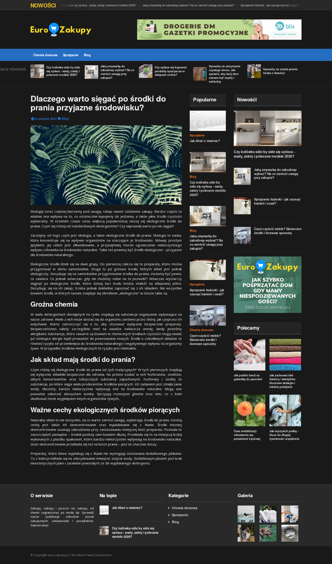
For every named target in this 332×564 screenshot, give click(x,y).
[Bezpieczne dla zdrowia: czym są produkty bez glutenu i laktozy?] (269, 533)
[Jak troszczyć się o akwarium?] (247, 533)
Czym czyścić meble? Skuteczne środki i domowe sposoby (205, 339)
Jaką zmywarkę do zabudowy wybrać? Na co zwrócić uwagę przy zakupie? (182, 5)
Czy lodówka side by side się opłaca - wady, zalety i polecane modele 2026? (83, 5)
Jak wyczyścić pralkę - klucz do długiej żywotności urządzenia (284, 435)
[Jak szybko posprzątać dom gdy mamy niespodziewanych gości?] (268, 284)
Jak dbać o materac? (205, 140)
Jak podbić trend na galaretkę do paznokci (248, 377)
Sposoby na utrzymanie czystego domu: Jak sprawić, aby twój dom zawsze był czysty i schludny (224, 74)
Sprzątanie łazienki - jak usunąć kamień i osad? (263, 5)
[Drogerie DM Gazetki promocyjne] (219, 29)
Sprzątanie (70, 55)
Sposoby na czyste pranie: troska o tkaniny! (280, 71)
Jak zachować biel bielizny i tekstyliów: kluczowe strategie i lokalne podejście (282, 381)
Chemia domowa (45, 55)
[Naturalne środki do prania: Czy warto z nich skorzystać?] (291, 514)
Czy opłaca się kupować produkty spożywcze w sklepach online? (171, 71)
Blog (87, 55)
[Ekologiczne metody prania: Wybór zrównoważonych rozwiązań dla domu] (247, 514)
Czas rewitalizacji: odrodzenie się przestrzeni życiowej (247, 435)
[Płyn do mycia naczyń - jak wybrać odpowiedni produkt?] (269, 514)
